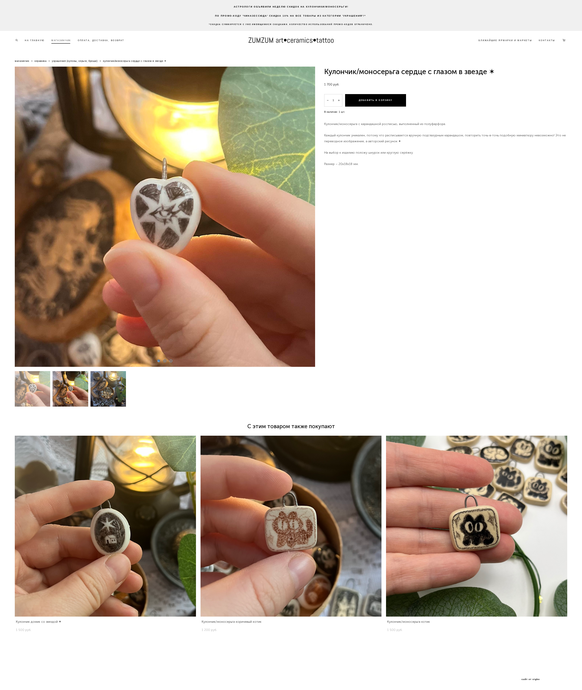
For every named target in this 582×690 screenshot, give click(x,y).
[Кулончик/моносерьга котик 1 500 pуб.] (476, 526)
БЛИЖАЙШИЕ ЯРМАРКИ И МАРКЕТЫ (505, 40)
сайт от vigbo (531, 679)
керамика (40, 61)
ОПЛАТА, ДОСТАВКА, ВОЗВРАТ (101, 40)
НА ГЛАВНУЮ (35, 40)
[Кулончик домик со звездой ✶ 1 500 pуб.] (105, 526)
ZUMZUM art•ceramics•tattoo (291, 40)
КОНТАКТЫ (547, 40)
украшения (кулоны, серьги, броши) (75, 61)
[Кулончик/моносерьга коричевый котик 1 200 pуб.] (291, 526)
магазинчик (22, 61)
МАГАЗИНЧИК (61, 40)
